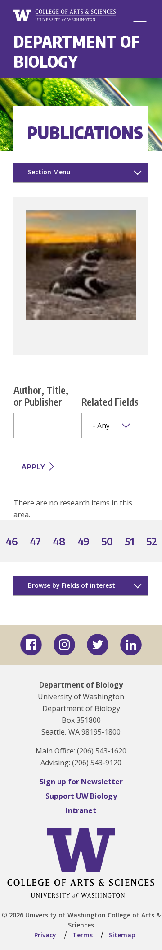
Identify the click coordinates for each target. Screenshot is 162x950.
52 (152, 542)
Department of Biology (77, 51)
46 (12, 542)
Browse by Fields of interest (71, 585)
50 (107, 542)
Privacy (45, 935)
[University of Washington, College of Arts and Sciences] (65, 16)
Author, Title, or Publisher (41, 395)
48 (60, 542)
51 (130, 542)
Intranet (81, 810)
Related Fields (110, 401)
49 (83, 542)
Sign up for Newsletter (81, 781)
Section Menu (49, 172)
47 (36, 542)
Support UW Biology (81, 796)
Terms (82, 935)
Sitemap (122, 935)
